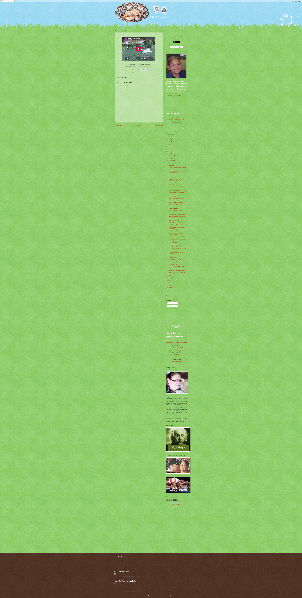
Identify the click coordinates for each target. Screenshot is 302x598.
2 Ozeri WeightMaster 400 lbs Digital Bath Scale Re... (177, 217)
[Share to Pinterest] (148, 70)
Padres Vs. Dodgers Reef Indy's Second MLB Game (177, 171)
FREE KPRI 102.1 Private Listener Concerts (176, 227)
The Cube (176, 354)
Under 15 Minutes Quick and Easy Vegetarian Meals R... (176, 233)
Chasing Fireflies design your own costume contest (176, 245)
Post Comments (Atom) (126, 129)
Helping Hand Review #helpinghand (177, 192)
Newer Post (118, 126)
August (170, 165)
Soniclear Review (176, 361)
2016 (169, 149)
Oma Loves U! (123, 72)
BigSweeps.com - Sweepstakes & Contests (132, 591)
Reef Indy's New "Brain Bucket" (176, 236)
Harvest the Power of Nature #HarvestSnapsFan (175, 207)
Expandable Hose (176, 358)
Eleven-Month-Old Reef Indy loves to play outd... (177, 253)
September (171, 163)
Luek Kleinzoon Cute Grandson (175, 230)
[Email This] (142, 70)
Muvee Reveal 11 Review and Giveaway (177, 262)
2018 (169, 144)
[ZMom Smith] (176, 37)
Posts (169, 303)
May (170, 280)
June (170, 278)
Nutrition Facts (134, 576)
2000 (169, 295)
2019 (169, 141)
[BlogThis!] (143, 70)
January (171, 290)
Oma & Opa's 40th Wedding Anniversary (177, 270)
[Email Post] (139, 69)
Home (139, 126)
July (170, 275)
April (170, 282)
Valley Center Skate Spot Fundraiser (177, 222)
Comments (170, 305)
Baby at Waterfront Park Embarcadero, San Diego (177, 239)
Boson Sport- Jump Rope (176, 351)
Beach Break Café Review (174, 220)
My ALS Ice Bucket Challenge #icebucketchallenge (175, 211)
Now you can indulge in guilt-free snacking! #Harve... (176, 195)
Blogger (170, 595)
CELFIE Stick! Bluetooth (176, 347)
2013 (169, 293)
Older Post (159, 126)
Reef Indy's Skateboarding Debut (176, 202)
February (171, 287)
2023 (169, 137)
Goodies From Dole (173, 174)
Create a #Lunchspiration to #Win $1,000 (178, 190)
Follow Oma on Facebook (176, 36)
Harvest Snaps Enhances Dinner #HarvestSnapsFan (175, 180)
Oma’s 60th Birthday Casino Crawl (176, 204)
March (170, 285)
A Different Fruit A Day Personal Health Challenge (177, 168)
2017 (169, 146)
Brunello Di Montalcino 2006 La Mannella (176, 183)
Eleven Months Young (173, 264)
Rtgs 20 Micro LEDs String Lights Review (178, 224)
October (171, 160)
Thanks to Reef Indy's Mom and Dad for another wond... (177, 256)
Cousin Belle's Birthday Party (175, 242)
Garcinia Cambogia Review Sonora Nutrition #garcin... (176, 199)
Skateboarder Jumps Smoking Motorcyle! (178, 214)
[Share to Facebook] (146, 70)
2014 (169, 153)
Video (139, 72)
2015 (169, 151)
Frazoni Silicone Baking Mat (176, 119)
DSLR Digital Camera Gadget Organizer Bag (176, 343)
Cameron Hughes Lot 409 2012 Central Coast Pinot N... (177, 249)
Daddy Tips (116, 584)
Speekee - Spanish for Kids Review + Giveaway (177, 267)
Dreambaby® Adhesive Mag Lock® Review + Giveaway (176, 187)
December (171, 155)
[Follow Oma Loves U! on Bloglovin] (176, 47)
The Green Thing (172, 177)
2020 (169, 139)
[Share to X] (145, 70)
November (171, 158)
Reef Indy (135, 72)
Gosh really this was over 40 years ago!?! (177, 272)
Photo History (130, 72)
